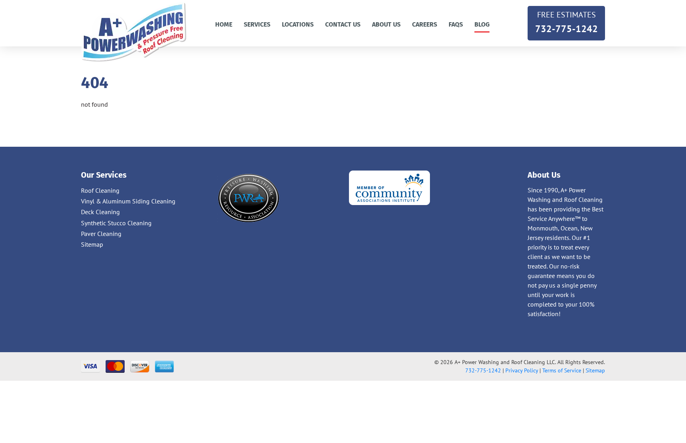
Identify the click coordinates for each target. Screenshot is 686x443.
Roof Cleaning (100, 190)
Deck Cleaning (100, 212)
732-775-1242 (566, 22)
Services (257, 24)
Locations (298, 24)
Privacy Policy (521, 370)
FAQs (456, 24)
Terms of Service (561, 370)
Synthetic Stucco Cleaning (116, 223)
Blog (481, 24)
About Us (386, 24)
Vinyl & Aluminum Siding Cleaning (128, 201)
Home (223, 24)
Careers (424, 24)
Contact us (342, 24)
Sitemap (92, 244)
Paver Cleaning (101, 234)
